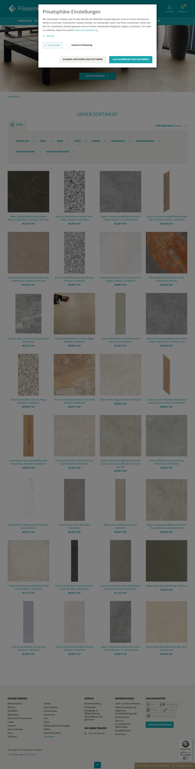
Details (50, 36)
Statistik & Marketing (81, 45)
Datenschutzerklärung (86, 30)
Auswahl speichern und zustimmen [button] (83, 59)
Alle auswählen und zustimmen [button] (131, 59)
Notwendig (54, 45)
